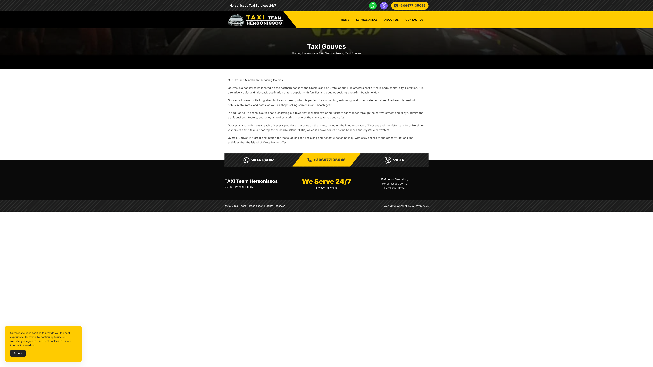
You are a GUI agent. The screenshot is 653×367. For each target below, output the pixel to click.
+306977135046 (412, 5)
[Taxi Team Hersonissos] (254, 19)
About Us (391, 19)
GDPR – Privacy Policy (238, 186)
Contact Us (414, 19)
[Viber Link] (384, 6)
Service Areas (367, 19)
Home (345, 19)
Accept (18, 353)
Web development (395, 206)
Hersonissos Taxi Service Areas (322, 53)
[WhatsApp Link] (373, 6)
